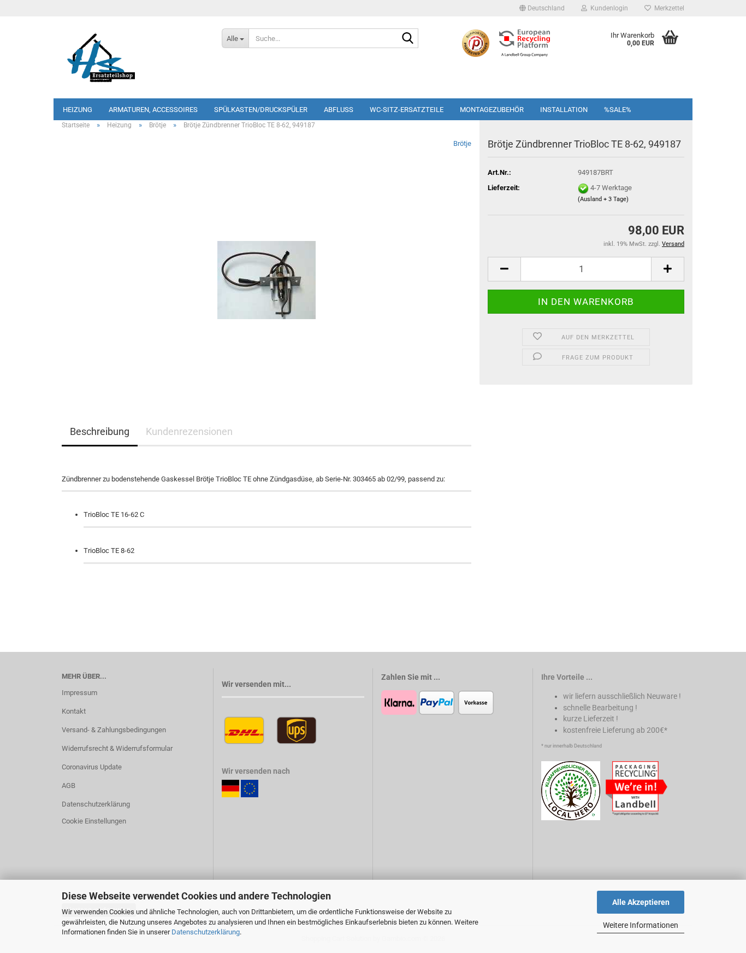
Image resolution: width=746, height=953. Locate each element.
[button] (542, 8)
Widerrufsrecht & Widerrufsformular (117, 748)
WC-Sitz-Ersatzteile (406, 109)
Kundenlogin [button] (607, 8)
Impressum (79, 693)
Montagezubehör (492, 109)
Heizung (77, 109)
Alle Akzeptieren (641, 902)
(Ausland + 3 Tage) (603, 199)
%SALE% (617, 109)
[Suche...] (408, 39)
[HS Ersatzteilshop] (133, 57)
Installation (564, 109)
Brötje (462, 143)
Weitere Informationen (640, 925)
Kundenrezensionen (189, 431)
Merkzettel (667, 8)
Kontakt (74, 711)
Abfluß (338, 109)
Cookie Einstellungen (94, 821)
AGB (68, 785)
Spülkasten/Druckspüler (260, 109)
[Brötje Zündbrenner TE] (266, 261)
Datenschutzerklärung (205, 932)
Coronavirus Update (92, 767)
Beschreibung (99, 431)
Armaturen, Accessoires (153, 109)
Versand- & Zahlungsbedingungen (114, 730)
